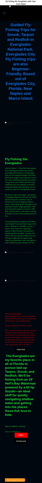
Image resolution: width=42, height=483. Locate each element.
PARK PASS (21, 350)
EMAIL (21, 435)
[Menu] (4, 13)
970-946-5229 (21, 441)
